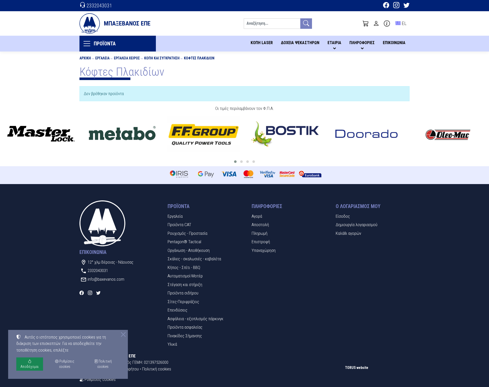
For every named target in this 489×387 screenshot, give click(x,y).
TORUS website (356, 368)
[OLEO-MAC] (448, 134)
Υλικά (172, 344)
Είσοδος (343, 216)
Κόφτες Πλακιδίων (199, 58)
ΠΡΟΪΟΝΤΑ (105, 44)
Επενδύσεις (177, 310)
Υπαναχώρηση (264, 250)
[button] (366, 23)
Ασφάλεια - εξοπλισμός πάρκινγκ (195, 318)
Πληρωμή (259, 233)
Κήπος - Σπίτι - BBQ (184, 267)
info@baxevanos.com (106, 279)
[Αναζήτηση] (306, 23)
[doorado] (366, 134)
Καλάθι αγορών (348, 233)
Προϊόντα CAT (179, 224)
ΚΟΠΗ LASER (262, 42)
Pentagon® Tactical (184, 241)
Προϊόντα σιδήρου (183, 292)
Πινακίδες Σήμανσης (185, 335)
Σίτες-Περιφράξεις (183, 301)
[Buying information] (387, 23)
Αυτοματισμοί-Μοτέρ (185, 275)
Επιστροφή (261, 241)
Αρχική (85, 58)
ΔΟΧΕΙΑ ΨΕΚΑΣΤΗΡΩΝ (300, 42)
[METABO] (122, 134)
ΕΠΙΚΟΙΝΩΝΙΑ (394, 42)
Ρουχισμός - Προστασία (187, 233)
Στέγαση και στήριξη (185, 284)
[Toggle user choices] (376, 23)
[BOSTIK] (285, 134)
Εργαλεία (102, 58)
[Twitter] (406, 5)
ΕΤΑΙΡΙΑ (334, 42)
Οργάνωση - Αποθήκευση (189, 250)
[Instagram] (396, 5)
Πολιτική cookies (156, 368)
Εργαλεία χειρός (127, 58)
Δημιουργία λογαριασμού (356, 224)
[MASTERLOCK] (40, 134)
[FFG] (203, 134)
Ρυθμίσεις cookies (100, 379)
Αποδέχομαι (29, 367)
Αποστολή (260, 224)
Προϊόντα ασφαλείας (185, 327)
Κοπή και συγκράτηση (162, 58)
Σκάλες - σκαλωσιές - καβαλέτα (194, 258)
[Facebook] (386, 5)
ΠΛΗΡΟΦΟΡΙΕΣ (362, 42)
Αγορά (257, 216)
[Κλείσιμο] (123, 334)
